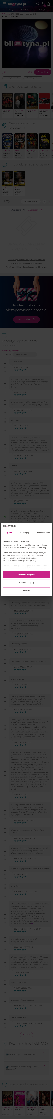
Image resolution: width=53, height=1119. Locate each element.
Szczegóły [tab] (24, 533)
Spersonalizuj (25, 583)
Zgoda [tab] (9, 533)
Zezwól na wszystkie (26, 575)
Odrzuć (26, 591)
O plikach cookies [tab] (42, 533)
